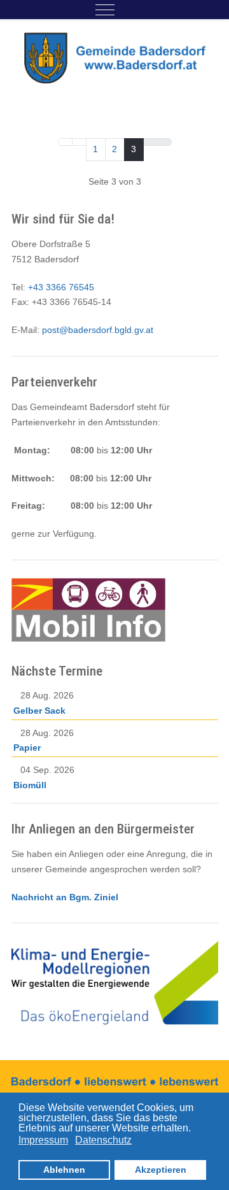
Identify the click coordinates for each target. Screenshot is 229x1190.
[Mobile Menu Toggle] (104, 9)
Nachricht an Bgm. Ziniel (64, 897)
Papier (27, 747)
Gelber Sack (39, 710)
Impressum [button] (43, 1140)
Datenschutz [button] (103, 1140)
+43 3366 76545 (61, 287)
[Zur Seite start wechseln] (65, 142)
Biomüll (29, 785)
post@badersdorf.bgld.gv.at (97, 330)
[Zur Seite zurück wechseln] (79, 142)
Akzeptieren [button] (160, 1170)
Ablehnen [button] (64, 1170)
